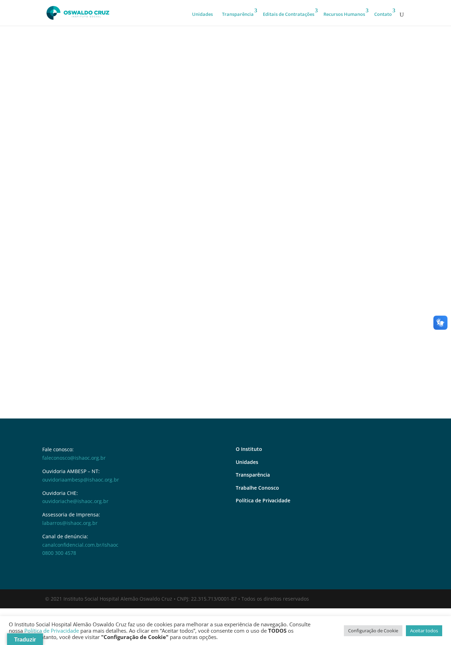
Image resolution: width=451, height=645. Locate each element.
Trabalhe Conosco (257, 487)
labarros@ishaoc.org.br (70, 523)
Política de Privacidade (263, 500)
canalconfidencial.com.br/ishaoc (80, 544)
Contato (383, 14)
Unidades (202, 14)
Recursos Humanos (344, 14)
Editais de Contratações (288, 14)
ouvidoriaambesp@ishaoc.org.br (80, 479)
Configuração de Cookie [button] (373, 630)
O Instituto (249, 449)
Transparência (238, 14)
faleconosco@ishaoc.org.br (74, 457)
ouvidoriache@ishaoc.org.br (75, 501)
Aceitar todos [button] (424, 630)
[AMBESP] (225, 275)
